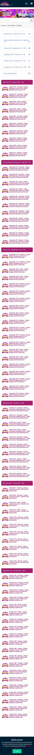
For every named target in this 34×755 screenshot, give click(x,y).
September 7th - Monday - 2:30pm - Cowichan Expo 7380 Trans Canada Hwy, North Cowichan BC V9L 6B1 (19, 234)
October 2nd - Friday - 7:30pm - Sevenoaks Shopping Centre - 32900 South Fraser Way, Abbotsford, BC (19, 431)
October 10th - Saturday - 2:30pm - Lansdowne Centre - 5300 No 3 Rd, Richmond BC (19, 518)
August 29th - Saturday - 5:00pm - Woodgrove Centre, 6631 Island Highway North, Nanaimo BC (18, 125)
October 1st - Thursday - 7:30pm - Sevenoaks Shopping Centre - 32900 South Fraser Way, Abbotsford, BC (19, 416)
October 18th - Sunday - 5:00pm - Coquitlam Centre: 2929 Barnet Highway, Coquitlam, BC (18, 650)
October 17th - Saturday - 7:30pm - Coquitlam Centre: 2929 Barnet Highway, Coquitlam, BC (19, 635)
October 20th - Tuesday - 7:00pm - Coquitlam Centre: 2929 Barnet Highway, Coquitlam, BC (19, 664)
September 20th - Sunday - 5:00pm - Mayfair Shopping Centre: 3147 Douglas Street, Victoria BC (19, 314)
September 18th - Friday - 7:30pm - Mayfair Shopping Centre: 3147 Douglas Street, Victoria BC (19, 278)
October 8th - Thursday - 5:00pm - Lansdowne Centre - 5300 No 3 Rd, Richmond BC (19, 489)
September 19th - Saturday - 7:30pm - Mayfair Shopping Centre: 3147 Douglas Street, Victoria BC (20, 300)
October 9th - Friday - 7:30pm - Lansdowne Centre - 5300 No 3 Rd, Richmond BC (19, 511)
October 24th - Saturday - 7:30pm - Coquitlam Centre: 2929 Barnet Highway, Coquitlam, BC (19, 701)
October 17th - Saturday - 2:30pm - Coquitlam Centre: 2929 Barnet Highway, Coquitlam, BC (19, 620)
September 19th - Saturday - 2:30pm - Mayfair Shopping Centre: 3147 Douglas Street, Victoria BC (20, 285)
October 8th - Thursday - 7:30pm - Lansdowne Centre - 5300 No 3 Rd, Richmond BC (19, 496)
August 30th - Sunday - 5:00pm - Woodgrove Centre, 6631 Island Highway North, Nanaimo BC (18, 147)
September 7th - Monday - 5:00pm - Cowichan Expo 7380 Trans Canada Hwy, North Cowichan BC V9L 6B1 (19, 241)
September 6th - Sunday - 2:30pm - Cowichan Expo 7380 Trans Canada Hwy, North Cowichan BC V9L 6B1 (19, 219)
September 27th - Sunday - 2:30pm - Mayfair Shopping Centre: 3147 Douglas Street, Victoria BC (19, 387)
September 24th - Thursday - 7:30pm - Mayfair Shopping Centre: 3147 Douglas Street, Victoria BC (20, 343)
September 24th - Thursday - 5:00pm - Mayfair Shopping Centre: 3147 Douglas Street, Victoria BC (20, 336)
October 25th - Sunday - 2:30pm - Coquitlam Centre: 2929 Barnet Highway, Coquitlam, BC (18, 708)
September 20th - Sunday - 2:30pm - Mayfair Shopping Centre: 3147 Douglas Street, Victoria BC (19, 307)
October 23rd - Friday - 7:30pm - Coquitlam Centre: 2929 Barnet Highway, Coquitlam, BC (18, 679)
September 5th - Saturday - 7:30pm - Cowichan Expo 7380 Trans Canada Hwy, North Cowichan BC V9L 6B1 (19, 212)
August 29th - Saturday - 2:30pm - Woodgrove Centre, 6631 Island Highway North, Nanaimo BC (18, 117)
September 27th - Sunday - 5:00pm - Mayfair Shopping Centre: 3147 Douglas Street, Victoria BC (19, 395)
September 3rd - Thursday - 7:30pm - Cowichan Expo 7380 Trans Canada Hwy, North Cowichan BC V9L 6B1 (19, 176)
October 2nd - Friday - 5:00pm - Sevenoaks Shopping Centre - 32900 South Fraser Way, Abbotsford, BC (19, 424)
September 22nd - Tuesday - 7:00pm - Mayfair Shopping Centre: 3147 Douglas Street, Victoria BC (20, 329)
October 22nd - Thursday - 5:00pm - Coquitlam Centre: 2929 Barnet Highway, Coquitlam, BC (19, 584)
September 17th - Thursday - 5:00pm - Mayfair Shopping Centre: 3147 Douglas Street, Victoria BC (20, 256)
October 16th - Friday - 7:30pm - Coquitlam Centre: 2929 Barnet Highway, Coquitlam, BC (18, 613)
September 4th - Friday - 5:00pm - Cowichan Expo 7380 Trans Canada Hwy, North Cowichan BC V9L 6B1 (19, 183)
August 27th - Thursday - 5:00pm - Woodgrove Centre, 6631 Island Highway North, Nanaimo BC (19, 88)
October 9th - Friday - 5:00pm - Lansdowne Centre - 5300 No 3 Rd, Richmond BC (19, 504)
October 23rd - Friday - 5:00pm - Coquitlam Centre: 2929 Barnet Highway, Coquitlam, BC (18, 672)
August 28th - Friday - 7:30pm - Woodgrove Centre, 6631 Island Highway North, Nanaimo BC (18, 110)
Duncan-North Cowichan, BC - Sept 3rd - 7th (17, 41)
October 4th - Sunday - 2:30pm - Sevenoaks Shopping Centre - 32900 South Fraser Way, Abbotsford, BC (19, 460)
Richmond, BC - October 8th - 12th (17, 61)
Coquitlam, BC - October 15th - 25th (17, 67)
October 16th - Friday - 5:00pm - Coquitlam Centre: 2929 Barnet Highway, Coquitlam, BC (18, 606)
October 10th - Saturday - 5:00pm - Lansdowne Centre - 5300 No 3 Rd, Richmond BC (19, 526)
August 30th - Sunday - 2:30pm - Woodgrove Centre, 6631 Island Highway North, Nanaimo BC (18, 139)
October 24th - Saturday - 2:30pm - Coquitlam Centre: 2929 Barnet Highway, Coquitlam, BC (19, 686)
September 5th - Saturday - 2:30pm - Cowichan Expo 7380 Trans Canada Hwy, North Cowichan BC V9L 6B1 (19, 198)
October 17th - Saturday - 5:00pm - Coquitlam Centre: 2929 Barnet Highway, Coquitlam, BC (19, 628)
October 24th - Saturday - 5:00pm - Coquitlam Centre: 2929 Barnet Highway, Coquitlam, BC (19, 694)
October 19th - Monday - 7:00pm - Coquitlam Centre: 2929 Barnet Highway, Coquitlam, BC (18, 657)
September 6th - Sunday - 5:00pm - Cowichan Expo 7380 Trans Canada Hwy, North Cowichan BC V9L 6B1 (19, 227)
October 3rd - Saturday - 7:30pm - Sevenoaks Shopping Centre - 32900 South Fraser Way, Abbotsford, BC (19, 453)
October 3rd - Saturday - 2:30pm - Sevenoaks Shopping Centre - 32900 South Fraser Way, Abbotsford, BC (19, 438)
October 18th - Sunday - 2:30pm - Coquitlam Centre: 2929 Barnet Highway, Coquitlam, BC (18, 642)
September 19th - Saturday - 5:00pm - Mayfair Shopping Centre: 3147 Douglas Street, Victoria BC (20, 292)
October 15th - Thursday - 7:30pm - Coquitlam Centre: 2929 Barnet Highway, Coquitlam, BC (19, 599)
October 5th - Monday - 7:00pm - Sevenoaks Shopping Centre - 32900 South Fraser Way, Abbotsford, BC (19, 475)
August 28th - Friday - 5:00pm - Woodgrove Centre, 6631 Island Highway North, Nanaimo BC (18, 103)
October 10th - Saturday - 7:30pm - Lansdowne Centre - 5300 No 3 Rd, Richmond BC (19, 533)
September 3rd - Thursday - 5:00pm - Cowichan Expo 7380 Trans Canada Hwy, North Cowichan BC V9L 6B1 (19, 168)
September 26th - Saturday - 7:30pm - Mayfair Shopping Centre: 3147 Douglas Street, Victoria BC (20, 380)
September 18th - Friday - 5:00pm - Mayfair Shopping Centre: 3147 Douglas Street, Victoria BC (19, 270)
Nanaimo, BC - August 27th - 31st (17, 34)
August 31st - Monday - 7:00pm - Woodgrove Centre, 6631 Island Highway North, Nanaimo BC (18, 154)
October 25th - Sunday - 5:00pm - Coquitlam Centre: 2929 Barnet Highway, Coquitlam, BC (18, 716)
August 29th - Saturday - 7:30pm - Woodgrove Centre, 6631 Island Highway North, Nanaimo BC (18, 132)
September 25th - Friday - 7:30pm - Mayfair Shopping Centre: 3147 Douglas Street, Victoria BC (19, 358)
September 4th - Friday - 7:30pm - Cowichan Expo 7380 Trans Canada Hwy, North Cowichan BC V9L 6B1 (19, 190)
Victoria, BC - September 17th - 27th (17, 48)
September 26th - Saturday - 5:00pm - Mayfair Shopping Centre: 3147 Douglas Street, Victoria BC (20, 373)
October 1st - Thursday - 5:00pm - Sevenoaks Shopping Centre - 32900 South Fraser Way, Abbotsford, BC (19, 409)
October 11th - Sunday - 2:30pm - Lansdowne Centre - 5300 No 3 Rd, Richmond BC (19, 540)
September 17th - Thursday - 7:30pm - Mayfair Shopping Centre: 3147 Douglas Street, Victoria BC (20, 263)
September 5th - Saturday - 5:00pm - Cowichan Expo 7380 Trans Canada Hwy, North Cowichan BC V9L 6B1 (19, 205)
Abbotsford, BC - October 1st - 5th (17, 54)
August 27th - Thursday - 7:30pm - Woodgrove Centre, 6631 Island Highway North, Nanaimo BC (19, 95)
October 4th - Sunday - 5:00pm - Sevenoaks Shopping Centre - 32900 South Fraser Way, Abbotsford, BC (19, 468)
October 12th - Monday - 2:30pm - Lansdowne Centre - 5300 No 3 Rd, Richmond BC (19, 555)
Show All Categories (17, 73)
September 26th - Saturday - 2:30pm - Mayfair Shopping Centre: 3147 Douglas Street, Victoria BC (20, 365)
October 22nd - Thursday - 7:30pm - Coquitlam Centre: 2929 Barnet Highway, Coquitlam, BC (19, 591)
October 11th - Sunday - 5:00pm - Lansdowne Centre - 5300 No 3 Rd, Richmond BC (19, 548)
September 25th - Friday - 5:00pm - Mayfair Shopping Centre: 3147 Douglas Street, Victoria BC (19, 351)
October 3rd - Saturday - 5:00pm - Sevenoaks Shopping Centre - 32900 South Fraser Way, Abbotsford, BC (19, 446)
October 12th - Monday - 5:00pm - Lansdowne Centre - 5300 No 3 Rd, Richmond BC (19, 562)
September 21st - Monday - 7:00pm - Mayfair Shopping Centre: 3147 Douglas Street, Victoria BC (19, 322)
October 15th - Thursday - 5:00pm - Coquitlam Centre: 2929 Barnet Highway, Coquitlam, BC (19, 577)
